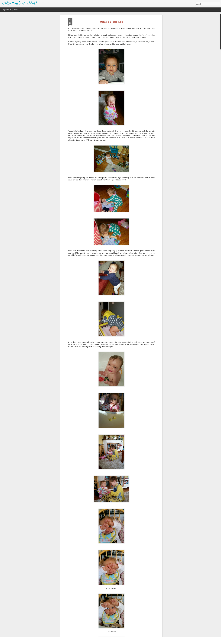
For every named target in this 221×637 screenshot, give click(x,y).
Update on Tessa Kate (111, 21)
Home (16, 9)
